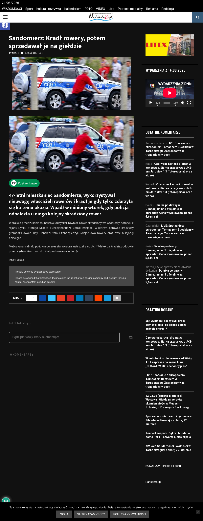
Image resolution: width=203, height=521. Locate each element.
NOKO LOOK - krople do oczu (163, 465)
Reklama (152, 9)
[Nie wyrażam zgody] (198, 512)
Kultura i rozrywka (48, 9)
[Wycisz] (183, 103)
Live (111, 9)
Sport (29, 9)
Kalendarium (72, 9)
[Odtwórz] (151, 103)
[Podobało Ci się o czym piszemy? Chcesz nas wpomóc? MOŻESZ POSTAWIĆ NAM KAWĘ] (24, 186)
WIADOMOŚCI (12, 9)
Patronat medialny (130, 9)
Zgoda (64, 514)
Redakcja (167, 9)
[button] (5, 25)
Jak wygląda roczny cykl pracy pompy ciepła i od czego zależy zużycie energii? (166, 324)
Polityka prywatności (129, 514)
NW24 (15, 53)
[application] (170, 93)
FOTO (89, 9)
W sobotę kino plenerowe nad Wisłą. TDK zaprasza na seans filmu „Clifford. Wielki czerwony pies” (169, 362)
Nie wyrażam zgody (91, 514)
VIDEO (100, 9)
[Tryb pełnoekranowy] (189, 103)
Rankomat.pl (153, 481)
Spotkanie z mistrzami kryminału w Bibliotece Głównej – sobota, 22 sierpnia (169, 420)
